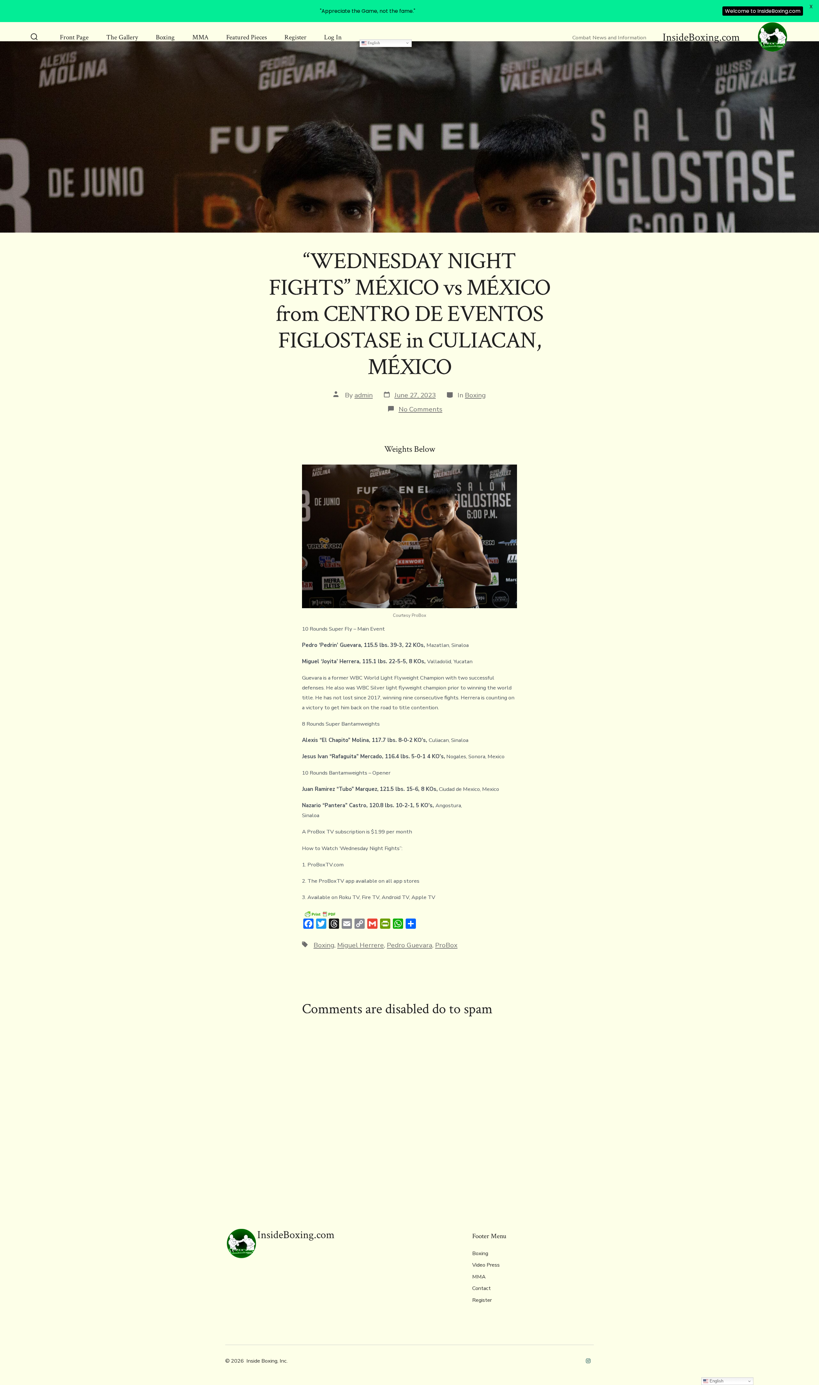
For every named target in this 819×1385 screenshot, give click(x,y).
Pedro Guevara (409, 945)
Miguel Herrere (360, 945)
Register (295, 37)
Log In (333, 37)
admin (363, 395)
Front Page (74, 37)
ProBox (446, 945)
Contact (481, 1288)
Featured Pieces (246, 37)
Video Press (486, 1265)
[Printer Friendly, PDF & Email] (320, 914)
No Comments (420, 409)
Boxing (165, 37)
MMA (200, 37)
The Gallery (122, 37)
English (373, 43)
